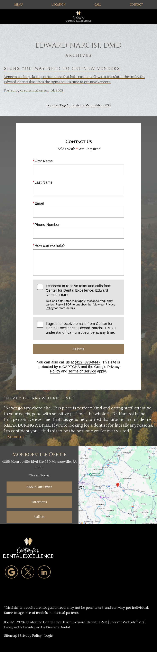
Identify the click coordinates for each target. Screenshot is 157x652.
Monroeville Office (39, 454)
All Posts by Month (81, 105)
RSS (108, 105)
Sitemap (10, 636)
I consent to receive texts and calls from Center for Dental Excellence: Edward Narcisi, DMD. (80, 297)
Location (59, 4)
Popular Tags (56, 105)
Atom (100, 105)
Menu (18, 4)
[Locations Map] (117, 485)
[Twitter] (27, 571)
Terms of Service (82, 371)
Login (48, 636)
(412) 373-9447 (87, 362)
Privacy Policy (31, 636)
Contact (136, 4)
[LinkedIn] (44, 571)
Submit (78, 349)
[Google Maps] (11, 571)
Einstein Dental (58, 627)
